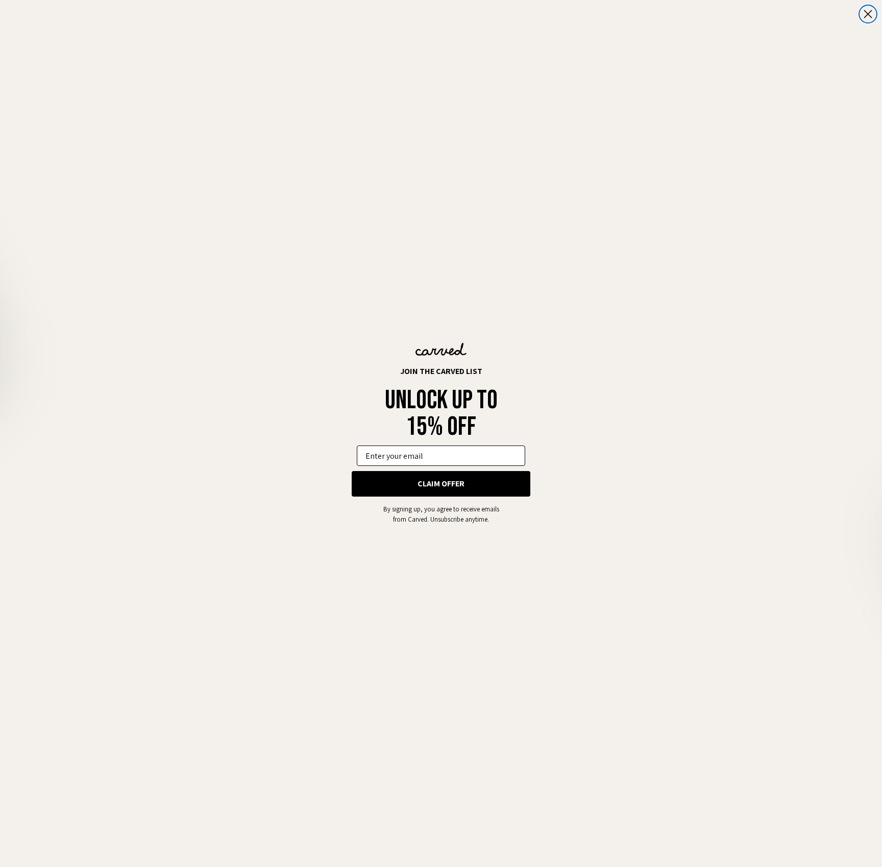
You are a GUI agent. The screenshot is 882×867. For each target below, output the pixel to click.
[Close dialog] (868, 14)
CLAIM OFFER (441, 483)
